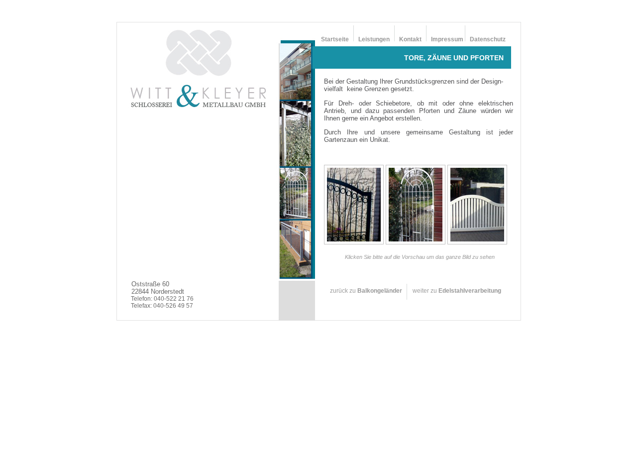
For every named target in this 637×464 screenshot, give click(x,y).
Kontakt (411, 39)
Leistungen (374, 39)
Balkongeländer (379, 290)
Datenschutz (488, 39)
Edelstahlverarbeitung (469, 290)
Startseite (335, 39)
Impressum (447, 39)
